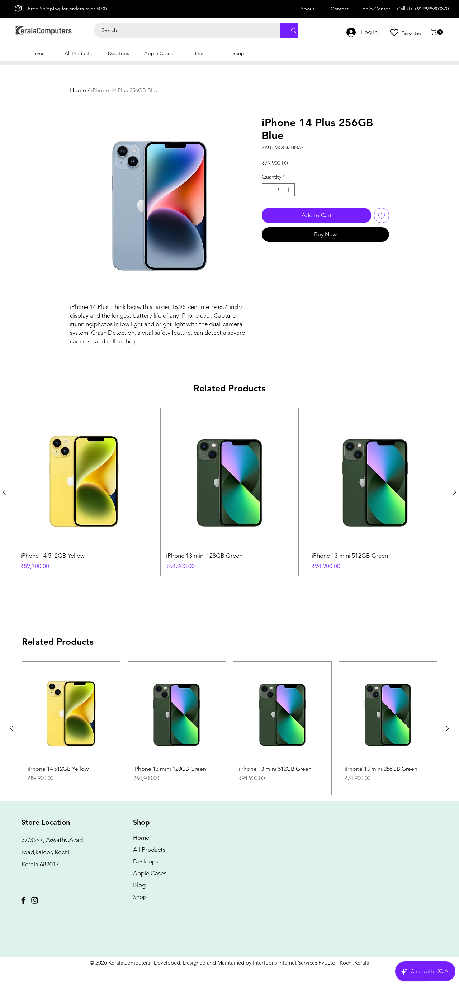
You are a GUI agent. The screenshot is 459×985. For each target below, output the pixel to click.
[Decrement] (267, 190)
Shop (140, 896)
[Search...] (293, 30)
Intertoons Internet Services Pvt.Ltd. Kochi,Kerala (311, 962)
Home (78, 90)
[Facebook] (23, 900)
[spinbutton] (278, 190)
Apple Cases (149, 873)
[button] (437, 32)
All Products (149, 849)
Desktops (145, 861)
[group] (229, 492)
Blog (139, 885)
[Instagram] (34, 900)
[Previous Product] (4, 492)
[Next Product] (454, 492)
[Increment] (289, 190)
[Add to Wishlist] (381, 215)
